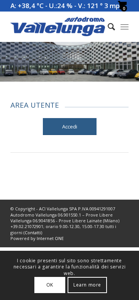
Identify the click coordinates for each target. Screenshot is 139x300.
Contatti (33, 232)
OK (49, 285)
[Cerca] (107, 26)
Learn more (87, 285)
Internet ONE (50, 238)
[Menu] (124, 26)
